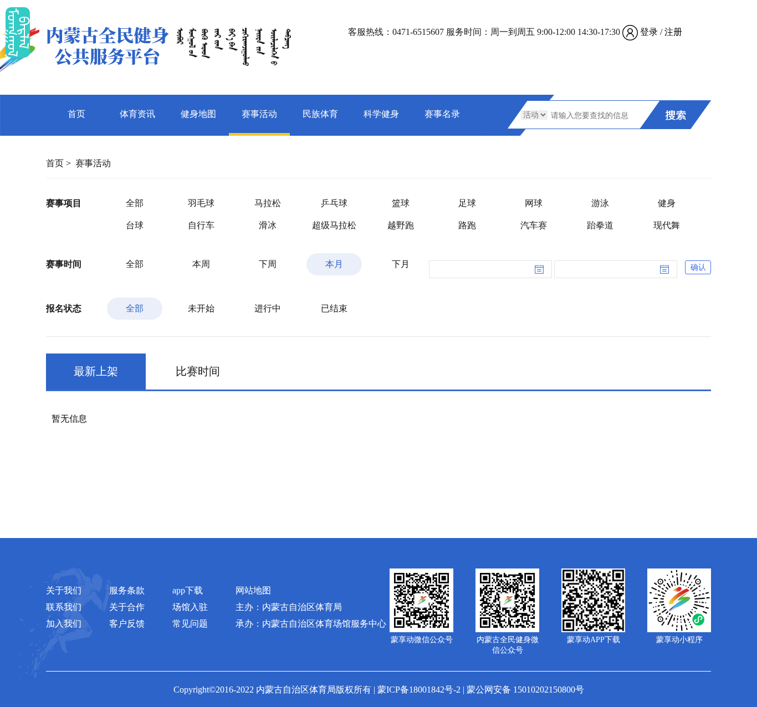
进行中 (267, 308)
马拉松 (267, 203)
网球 (534, 203)
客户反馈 (127, 623)
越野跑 (400, 225)
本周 (201, 264)
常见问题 (190, 623)
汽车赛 (533, 225)
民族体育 (320, 114)
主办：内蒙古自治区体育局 (289, 607)
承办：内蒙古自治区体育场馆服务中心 (311, 623)
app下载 (187, 590)
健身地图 (198, 114)
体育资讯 (137, 114)
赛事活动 (259, 114)
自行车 (201, 225)
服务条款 (127, 590)
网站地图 (253, 590)
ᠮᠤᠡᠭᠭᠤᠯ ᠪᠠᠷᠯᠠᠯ (18, 32)
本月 (334, 264)
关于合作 (127, 607)
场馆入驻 (190, 607)
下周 (268, 264)
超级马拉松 (334, 225)
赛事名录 (442, 114)
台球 (135, 225)
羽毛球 (201, 203)
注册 (673, 32)
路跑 (467, 225)
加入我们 (63, 623)
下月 (401, 264)
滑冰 (268, 225)
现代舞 (666, 225)
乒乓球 (334, 203)
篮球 (401, 203)
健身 (667, 203)
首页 (76, 114)
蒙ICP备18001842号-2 (419, 689)
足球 (467, 203)
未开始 (201, 308)
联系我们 (63, 607)
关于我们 (63, 590)
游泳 (600, 203)
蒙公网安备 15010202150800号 (525, 689)
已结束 (334, 308)
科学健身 (381, 114)
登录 (649, 32)
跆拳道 (600, 225)
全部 (135, 203)
